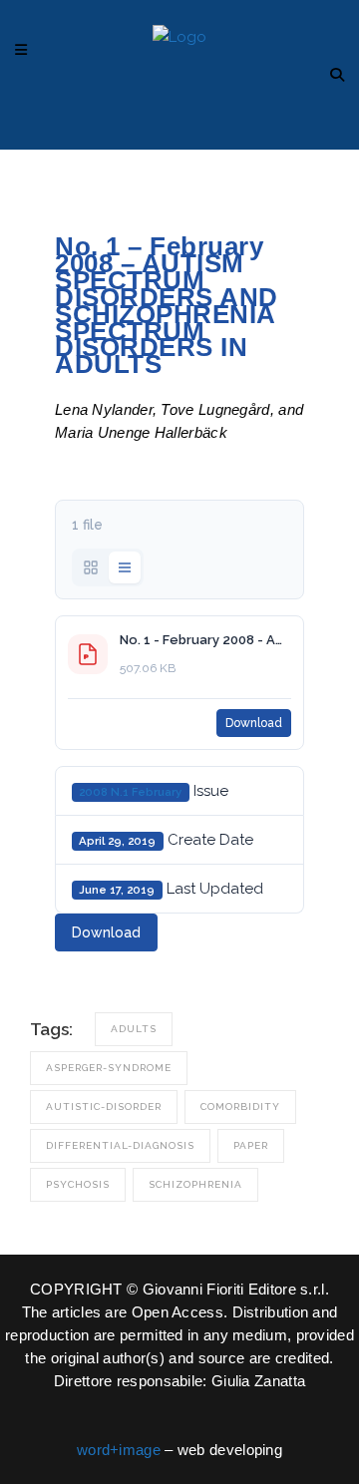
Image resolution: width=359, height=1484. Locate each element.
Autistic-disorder (104, 1106)
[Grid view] (91, 567)
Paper (250, 1145)
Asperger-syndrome (109, 1067)
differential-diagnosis (120, 1145)
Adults (134, 1028)
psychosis (78, 1184)
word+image (119, 1449)
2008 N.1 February (130, 792)
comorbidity (240, 1106)
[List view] (125, 567)
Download (253, 723)
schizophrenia (195, 1184)
